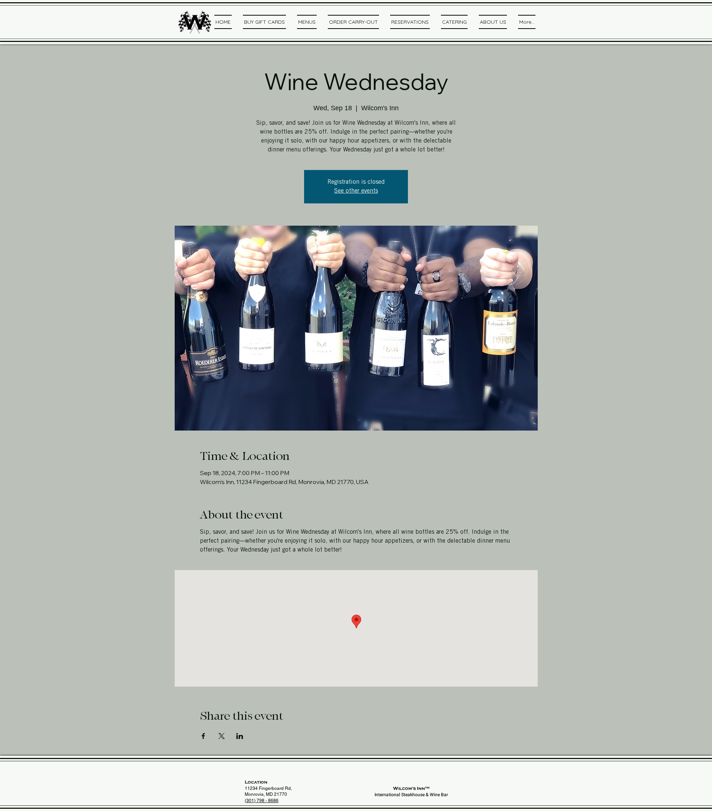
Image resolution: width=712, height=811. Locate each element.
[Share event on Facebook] (203, 736)
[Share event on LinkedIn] (239, 736)
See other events (356, 191)
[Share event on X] (221, 736)
